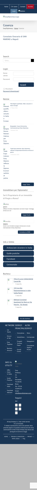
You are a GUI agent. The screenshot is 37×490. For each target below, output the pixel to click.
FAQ (24, 438)
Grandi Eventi (19, 350)
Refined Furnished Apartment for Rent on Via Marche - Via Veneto (23, 302)
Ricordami (9, 89)
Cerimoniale (29, 337)
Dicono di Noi (9, 337)
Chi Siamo (9, 331)
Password (6, 79)
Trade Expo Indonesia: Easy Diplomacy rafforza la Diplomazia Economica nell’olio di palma (21, 150)
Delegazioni (29, 341)
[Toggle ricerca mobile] (29, 16)
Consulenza (19, 333)
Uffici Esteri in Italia (9, 372)
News (28, 333)
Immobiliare (19, 337)
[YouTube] (20, 405)
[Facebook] (20, 409)
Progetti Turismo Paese (19, 343)
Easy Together (9, 343)
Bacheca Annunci (9, 349)
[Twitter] (16, 405)
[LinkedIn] (16, 409)
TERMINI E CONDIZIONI (17, 436)
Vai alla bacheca (25, 318)
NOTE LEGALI (16, 438)
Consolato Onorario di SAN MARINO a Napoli (15, 38)
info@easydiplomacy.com (23, 393)
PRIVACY (29, 436)
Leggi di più (26, 215)
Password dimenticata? (11, 91)
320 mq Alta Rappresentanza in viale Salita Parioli (22, 290)
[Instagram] (16, 412)
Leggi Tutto (26, 184)
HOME (6, 436)
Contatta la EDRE (25, 232)
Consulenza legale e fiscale (29, 347)
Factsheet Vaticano (9, 391)
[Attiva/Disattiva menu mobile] (33, 16)
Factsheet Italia (9, 385)
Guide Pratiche (9, 379)
